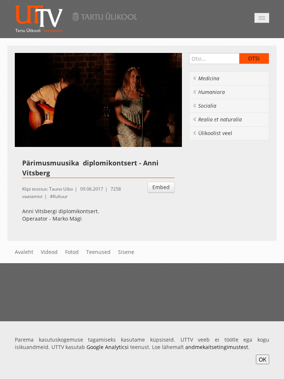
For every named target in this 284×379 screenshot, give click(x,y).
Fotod (72, 251)
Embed (161, 187)
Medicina (208, 78)
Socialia (207, 105)
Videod (49, 251)
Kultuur (60, 196)
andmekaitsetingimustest (216, 347)
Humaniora (211, 91)
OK (262, 359)
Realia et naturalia (220, 119)
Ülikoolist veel (215, 133)
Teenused (98, 251)
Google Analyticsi (108, 347)
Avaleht (24, 251)
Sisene (126, 251)
